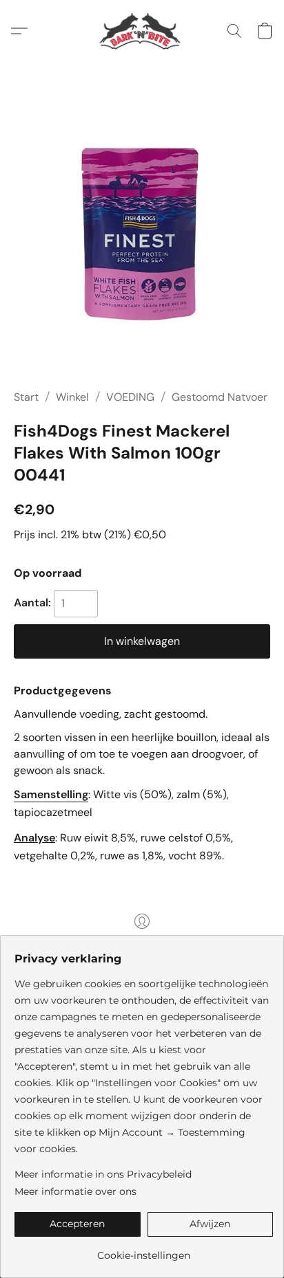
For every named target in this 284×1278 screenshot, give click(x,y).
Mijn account (142, 941)
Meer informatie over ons (75, 1191)
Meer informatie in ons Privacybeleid (103, 1174)
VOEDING (130, 397)
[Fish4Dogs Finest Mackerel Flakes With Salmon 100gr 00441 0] (142, 242)
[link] (143, 1250)
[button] (142, 31)
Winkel (72, 397)
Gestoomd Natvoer (219, 397)
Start (26, 397)
